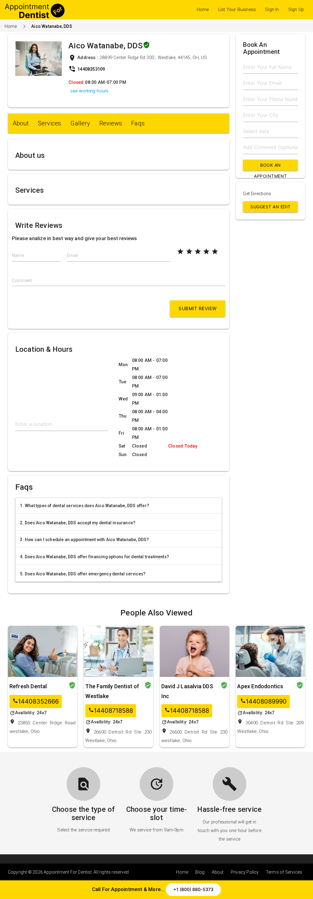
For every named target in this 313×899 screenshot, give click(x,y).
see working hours (89, 91)
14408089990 (263, 701)
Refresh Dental (28, 686)
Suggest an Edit (270, 206)
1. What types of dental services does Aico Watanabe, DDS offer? (84, 505)
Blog (199, 872)
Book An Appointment (270, 166)
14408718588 (110, 710)
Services (49, 123)
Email (72, 255)
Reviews (110, 123)
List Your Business (237, 9)
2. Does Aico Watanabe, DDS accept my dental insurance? (77, 522)
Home (203, 9)
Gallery (80, 123)
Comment (22, 280)
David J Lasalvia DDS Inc (187, 691)
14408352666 (36, 701)
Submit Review (198, 308)
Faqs (138, 123)
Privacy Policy (245, 872)
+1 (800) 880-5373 (193, 889)
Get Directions (257, 193)
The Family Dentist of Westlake (112, 691)
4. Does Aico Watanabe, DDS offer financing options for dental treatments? (94, 556)
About (21, 123)
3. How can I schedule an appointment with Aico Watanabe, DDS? (84, 539)
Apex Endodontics (260, 686)
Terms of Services (284, 872)
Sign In (272, 9)
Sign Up (296, 9)
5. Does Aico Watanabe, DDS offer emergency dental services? (82, 573)
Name (18, 255)
